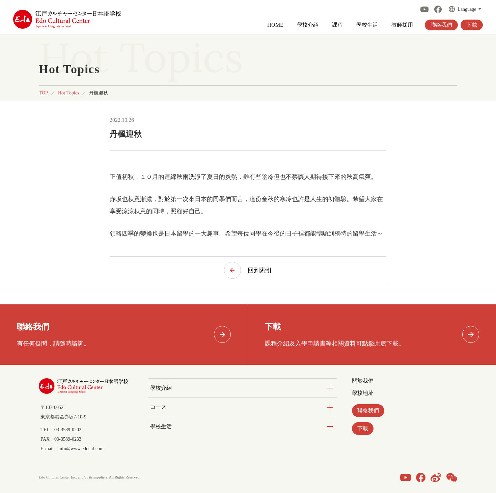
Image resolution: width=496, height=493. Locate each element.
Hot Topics (68, 93)
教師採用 (402, 25)
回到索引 (260, 270)
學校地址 (363, 393)
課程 (337, 25)
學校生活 (367, 25)
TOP (43, 93)
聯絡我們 (441, 25)
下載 (471, 25)
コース (158, 407)
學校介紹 (308, 25)
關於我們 (363, 381)
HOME (275, 25)
